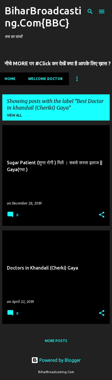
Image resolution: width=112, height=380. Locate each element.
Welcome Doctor (45, 79)
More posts (56, 341)
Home (10, 79)
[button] (101, 215)
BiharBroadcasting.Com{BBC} (43, 16)
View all (14, 115)
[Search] (90, 11)
